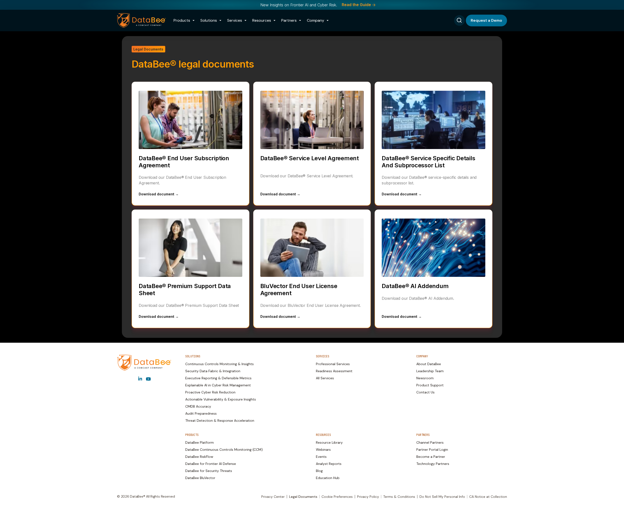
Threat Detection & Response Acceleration (219, 420)
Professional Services (333, 364)
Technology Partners (432, 463)
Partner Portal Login (432, 449)
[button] (184, 20)
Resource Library (329, 442)
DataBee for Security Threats (208, 471)
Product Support (430, 385)
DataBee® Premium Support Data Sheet (185, 289)
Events (321, 456)
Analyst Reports (328, 463)
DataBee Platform (199, 442)
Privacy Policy (368, 496)
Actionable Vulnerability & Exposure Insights (220, 399)
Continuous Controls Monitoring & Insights (219, 364)
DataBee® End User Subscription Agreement (184, 162)
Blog (319, 471)
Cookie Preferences (337, 496)
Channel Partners (430, 442)
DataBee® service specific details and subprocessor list (428, 162)
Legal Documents (303, 496)
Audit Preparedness (201, 413)
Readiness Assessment (334, 371)
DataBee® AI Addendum (415, 286)
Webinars (323, 449)
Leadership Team (430, 371)
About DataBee (428, 364)
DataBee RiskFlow (199, 456)
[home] (141, 20)
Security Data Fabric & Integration (212, 371)
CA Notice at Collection (488, 496)
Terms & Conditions (399, 496)
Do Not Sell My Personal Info (442, 496)
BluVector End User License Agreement (298, 289)
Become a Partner (430, 456)
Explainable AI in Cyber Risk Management (218, 385)
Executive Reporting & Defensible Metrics (218, 378)
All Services (325, 378)
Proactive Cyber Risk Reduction (210, 392)
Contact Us (425, 392)
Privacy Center (273, 496)
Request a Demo (486, 20)
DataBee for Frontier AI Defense (210, 463)
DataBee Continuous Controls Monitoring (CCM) (224, 449)
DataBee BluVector (200, 478)
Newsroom (425, 378)
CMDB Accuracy (198, 406)
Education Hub (328, 478)
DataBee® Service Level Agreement (309, 158)
